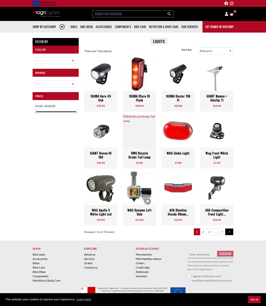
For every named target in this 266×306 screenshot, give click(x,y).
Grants (88, 263)
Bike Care (140, 34)
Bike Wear (87, 34)
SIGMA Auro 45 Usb (100, 98)
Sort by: (186, 49)
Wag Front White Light (217, 155)
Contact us (91, 267)
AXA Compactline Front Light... (217, 212)
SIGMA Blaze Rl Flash (139, 98)
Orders (140, 263)
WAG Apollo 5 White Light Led (100, 212)
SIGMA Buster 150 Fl (178, 98)
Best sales (39, 254)
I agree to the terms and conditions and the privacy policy (212, 278)
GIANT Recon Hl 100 (100, 155)
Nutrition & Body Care (164, 34)
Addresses (142, 271)
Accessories (104, 34)
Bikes (74, 34)
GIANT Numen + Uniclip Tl (216, 98)
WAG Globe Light (178, 153)
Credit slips (143, 267)
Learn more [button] (84, 299)
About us (89, 254)
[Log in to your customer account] (226, 14)
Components (123, 34)
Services (89, 258)
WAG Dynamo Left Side (139, 212)
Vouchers (141, 276)
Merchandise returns (148, 258)
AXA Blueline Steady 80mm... (178, 212)
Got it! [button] (254, 299)
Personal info (144, 254)
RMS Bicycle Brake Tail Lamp (139, 155)
